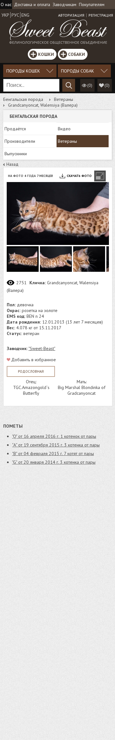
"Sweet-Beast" (41, 348)
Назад (12, 164)
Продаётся (15, 129)
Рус (15, 15)
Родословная (31, 371)
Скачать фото (79, 176)
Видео (64, 129)
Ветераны (63, 99)
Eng (25, 15)
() (107, 85)
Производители (19, 141)
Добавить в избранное (33, 359)
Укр (5, 15)
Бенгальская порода (23, 99)
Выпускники (15, 153)
